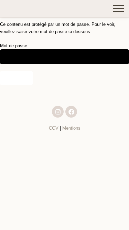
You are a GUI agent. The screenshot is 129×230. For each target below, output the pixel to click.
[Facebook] (71, 112)
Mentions (71, 128)
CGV (53, 128)
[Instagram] (58, 112)
